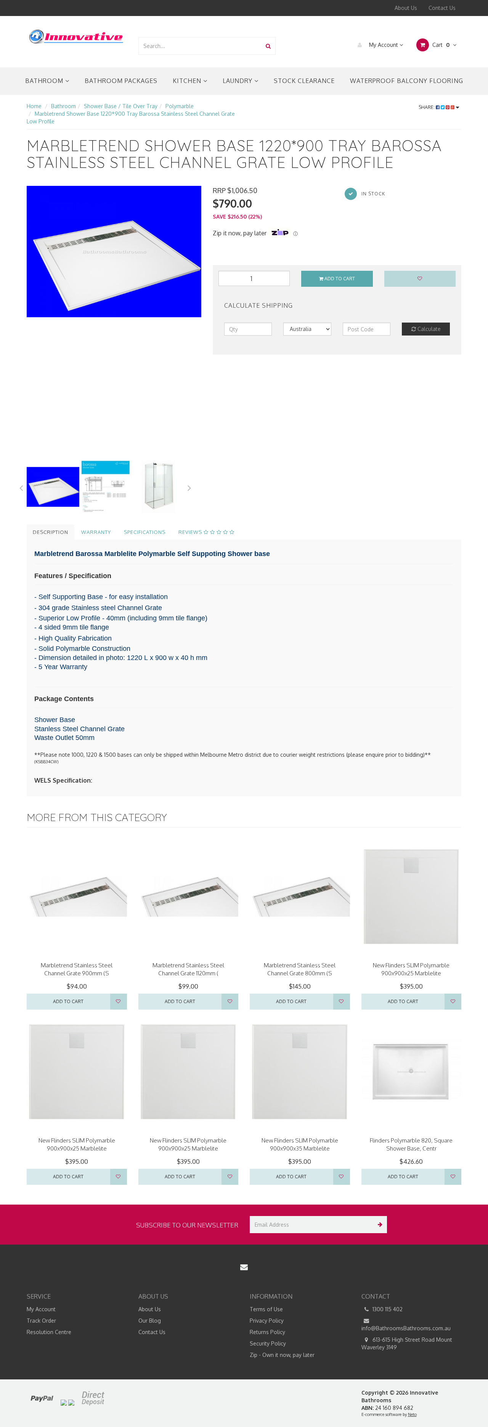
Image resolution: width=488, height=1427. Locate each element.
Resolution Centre (49, 1332)
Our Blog (149, 1320)
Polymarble (179, 106)
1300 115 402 (387, 1309)
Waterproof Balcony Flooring (406, 81)
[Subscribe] (378, 1224)
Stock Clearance (304, 81)
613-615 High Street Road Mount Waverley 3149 (406, 1343)
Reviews (191, 532)
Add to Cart (339, 278)
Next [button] (189, 487)
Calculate (428, 329)
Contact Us (442, 8)
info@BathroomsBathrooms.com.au (406, 1328)
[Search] (268, 45)
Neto (412, 1414)
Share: (427, 107)
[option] (114, 251)
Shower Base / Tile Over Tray (120, 106)
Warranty (96, 532)
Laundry (238, 81)
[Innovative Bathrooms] (76, 35)
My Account (384, 45)
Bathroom (45, 81)
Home (34, 106)
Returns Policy (267, 1332)
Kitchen (188, 81)
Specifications (144, 532)
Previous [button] (21, 487)
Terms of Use (266, 1309)
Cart (440, 45)
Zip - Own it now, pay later (282, 1355)
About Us (406, 8)
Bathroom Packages (121, 81)
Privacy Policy (267, 1320)
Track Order (41, 1320)
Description (50, 532)
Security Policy (268, 1343)
